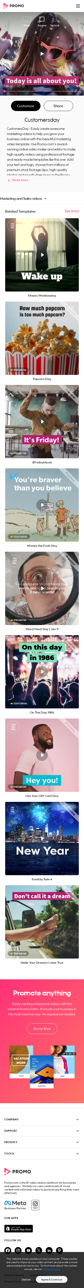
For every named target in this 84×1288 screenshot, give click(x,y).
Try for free (42, 1028)
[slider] (4, 91)
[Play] (42, 54)
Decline (26, 1279)
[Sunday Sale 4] (42, 838)
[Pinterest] (59, 1251)
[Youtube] (28, 1251)
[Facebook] (15, 1205)
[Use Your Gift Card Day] (42, 755)
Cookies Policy (51, 1269)
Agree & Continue (51, 1279)
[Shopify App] (42, 1228)
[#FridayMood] (42, 421)
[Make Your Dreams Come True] (42, 922)
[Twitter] (38, 1251)
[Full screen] (78, 84)
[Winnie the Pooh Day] (42, 505)
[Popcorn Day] (42, 338)
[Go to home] (15, 6)
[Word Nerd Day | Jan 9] (42, 588)
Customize (25, 106)
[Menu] (78, 6)
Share (58, 106)
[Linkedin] (49, 1251)
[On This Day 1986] (42, 671)
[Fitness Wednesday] (42, 255)
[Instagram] (35, 1205)
